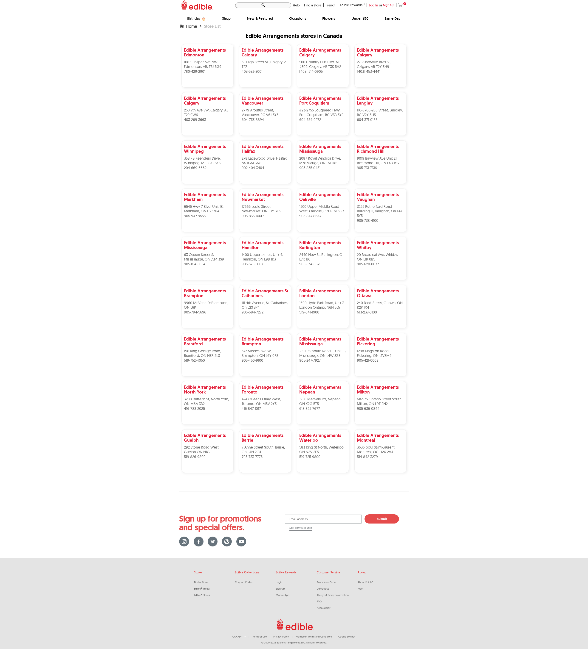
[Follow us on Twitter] (213, 541)
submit (382, 519)
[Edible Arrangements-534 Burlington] (323, 237)
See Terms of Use (300, 528)
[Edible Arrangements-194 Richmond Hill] (380, 140)
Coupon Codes (243, 582)
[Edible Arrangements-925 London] (323, 285)
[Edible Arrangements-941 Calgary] (265, 44)
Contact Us (323, 588)
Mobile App (282, 595)
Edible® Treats (202, 588)
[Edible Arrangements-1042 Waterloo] (323, 429)
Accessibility (324, 608)
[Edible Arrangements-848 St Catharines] (265, 285)
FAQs (319, 601)
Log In (373, 5)
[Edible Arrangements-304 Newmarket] (265, 188)
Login (279, 582)
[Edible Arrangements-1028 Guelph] (208, 429)
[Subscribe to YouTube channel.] (241, 541)
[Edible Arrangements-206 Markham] (208, 188)
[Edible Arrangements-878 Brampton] (208, 285)
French (331, 5)
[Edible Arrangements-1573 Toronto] (265, 381)
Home (191, 26)
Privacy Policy (281, 636)
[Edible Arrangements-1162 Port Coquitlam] (323, 92)
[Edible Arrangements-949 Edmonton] (208, 44)
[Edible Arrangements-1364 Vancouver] (265, 92)
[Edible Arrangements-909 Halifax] (265, 140)
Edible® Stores (202, 595)
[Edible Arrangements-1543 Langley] (380, 92)
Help (296, 5)
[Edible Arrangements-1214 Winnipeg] (208, 140)
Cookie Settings (347, 636)
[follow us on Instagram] (184, 541)
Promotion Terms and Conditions (314, 636)
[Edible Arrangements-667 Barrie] (265, 429)
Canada (237, 636)
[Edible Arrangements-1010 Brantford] (208, 333)
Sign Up (389, 5)
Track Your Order (327, 582)
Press (361, 588)
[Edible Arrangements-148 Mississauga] (323, 140)
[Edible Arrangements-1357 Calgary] (323, 44)
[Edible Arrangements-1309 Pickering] (380, 333)
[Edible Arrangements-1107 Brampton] (265, 333)
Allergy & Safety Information (333, 595)
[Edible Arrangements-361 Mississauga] (208, 237)
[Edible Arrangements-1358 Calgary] (380, 44)
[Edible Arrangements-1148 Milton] (380, 381)
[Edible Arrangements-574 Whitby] (380, 237)
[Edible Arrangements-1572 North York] (208, 381)
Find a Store (312, 5)
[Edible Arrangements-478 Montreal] (380, 429)
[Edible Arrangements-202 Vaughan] (380, 188)
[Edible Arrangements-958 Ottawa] (380, 285)
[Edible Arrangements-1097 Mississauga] (323, 333)
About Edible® (365, 582)
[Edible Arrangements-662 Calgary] (208, 92)
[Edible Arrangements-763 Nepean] (323, 381)
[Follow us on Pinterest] (227, 541)
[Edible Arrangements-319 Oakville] (323, 188)
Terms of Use (259, 636)
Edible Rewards (352, 5)
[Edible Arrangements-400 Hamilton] (265, 237)
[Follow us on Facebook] (198, 541)
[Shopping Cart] (400, 5)
